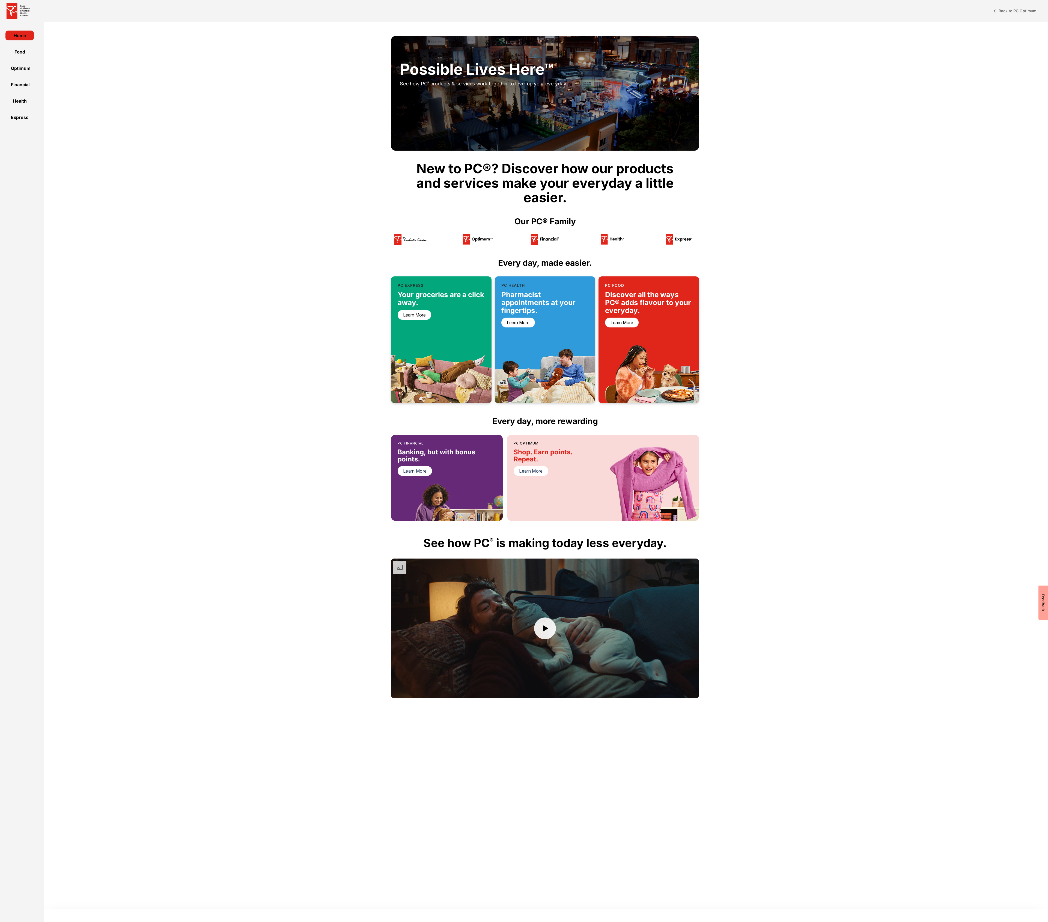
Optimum (21, 68)
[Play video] (545, 628)
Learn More (415, 471)
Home (20, 35)
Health (20, 101)
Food (19, 52)
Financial (20, 84)
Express (19, 117)
